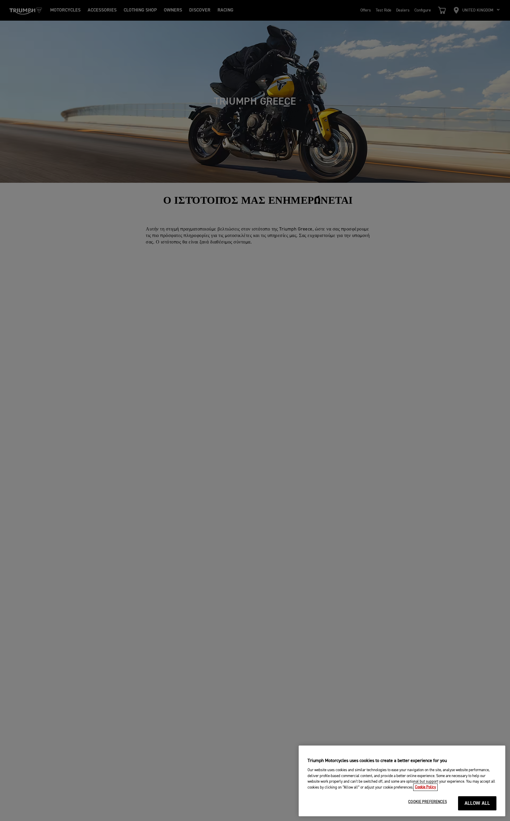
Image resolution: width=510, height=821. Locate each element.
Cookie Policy (425, 787)
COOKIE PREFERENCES (427, 802)
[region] (402, 781)
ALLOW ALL (477, 803)
